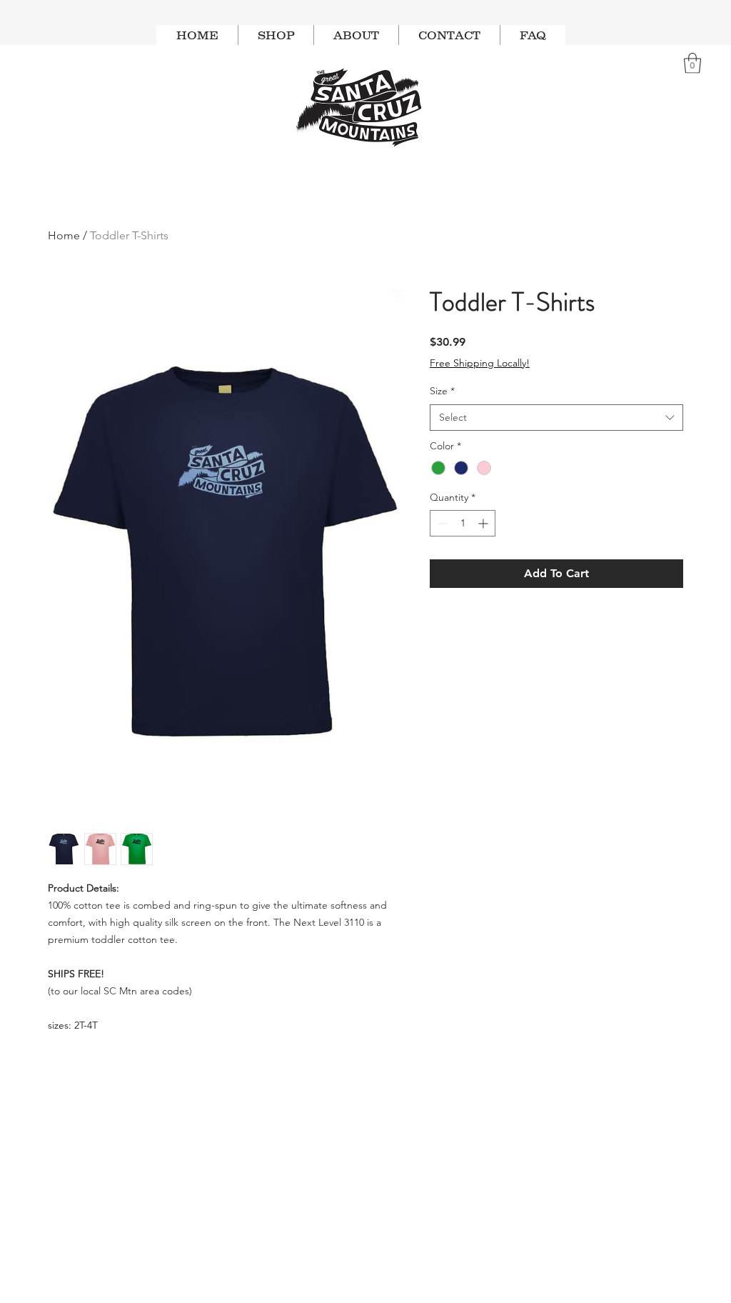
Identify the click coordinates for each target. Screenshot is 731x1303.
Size (442, 390)
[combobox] (556, 417)
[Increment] (484, 523)
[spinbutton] (462, 523)
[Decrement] (441, 523)
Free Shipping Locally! (480, 362)
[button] (692, 63)
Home (64, 235)
